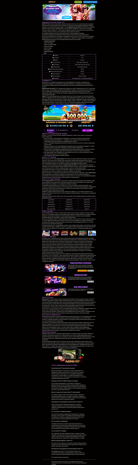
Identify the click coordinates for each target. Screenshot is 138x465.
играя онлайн (79, 225)
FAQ (45, 53)
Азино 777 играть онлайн (50, 44)
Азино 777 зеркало (48, 42)
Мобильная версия (48, 51)
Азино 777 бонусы (48, 46)
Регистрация (47, 49)
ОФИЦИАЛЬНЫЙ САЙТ (49, 41)
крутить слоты (45, 90)
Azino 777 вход (47, 48)
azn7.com (82, 60)
